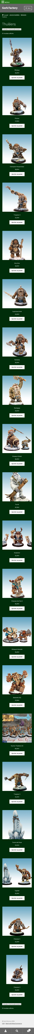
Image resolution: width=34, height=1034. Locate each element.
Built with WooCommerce (14, 1023)
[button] (3, 2)
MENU (7, 2)
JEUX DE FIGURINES (14, 15)
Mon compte (5, 1031)
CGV (3, 1023)
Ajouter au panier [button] (17, 77)
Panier (26, 1029)
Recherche (17, 1031)
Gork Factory (9, 8)
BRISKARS (23, 15)
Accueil (6, 15)
